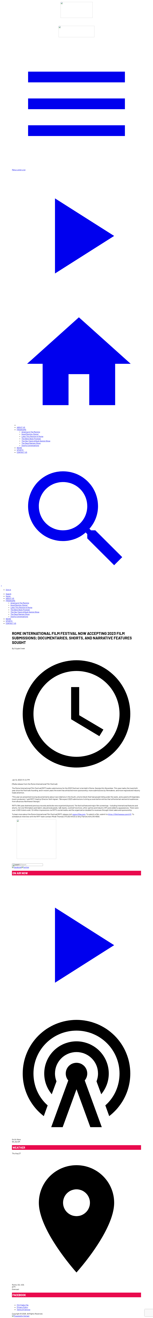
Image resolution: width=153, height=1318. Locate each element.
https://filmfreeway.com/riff (119, 814)
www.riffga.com (78, 814)
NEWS (19, 448)
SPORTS (20, 450)
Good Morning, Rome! (30, 434)
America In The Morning (31, 432)
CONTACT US (22, 452)
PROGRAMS (21, 429)
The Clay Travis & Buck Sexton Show (36, 441)
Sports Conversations (30, 445)
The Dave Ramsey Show (31, 443)
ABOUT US (21, 427)
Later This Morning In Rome (32, 436)
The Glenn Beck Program (31, 438)
